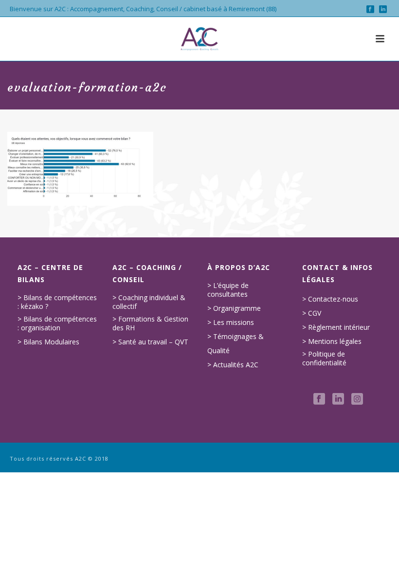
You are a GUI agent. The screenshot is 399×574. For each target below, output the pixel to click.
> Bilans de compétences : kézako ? (57, 302)
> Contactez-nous (330, 299)
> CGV (311, 313)
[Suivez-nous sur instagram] (357, 399)
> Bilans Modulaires (48, 342)
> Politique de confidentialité (324, 358)
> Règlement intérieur (336, 327)
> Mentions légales (332, 341)
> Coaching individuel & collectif (148, 302)
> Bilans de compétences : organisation (57, 323)
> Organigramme (234, 308)
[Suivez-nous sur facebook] (319, 399)
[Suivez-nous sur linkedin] (338, 399)
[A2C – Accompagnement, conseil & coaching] (199, 39)
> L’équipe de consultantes (228, 290)
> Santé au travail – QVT (150, 342)
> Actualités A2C (232, 364)
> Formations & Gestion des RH (150, 323)
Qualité (218, 350)
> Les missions (230, 322)
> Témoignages (231, 336)
